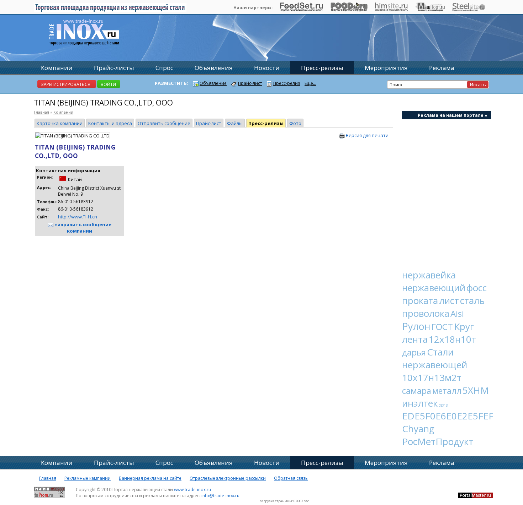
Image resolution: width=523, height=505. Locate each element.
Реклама (441, 68)
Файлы (235, 123)
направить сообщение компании (82, 227)
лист (449, 300)
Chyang (418, 428)
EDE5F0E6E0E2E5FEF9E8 (455, 415)
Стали (440, 352)
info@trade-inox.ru (220, 496)
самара (416, 390)
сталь (472, 300)
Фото (295, 123)
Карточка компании (60, 123)
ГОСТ (442, 326)
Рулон (416, 326)
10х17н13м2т (431, 377)
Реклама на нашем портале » (452, 115)
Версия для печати (367, 135)
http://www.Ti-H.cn (77, 216)
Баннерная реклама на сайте (150, 478)
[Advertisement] (446, 190)
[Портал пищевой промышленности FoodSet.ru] (301, 9)
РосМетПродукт (437, 441)
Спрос (164, 68)
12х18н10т (452, 339)
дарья (414, 352)
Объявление (213, 83)
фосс (476, 287)
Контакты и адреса (110, 123)
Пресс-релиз (286, 83)
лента (415, 339)
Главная (41, 112)
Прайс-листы (114, 68)
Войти (108, 84)
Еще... (310, 83)
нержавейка (429, 274)
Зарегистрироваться (65, 84)
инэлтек (420, 403)
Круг (464, 326)
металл (446, 390)
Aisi (457, 313)
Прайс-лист (208, 123)
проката (420, 300)
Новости (267, 68)
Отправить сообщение (164, 123)
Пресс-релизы (266, 123)
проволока (425, 313)
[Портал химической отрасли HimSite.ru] (391, 9)
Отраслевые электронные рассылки (228, 478)
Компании (63, 112)
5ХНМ (476, 390)
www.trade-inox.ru (192, 490)
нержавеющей (434, 364)
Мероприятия (386, 68)
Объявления (214, 68)
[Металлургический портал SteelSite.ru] (469, 9)
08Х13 (443, 405)
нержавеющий (433, 288)
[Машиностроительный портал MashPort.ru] (430, 9)
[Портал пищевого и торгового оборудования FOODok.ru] (349, 9)
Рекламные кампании (87, 478)
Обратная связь (291, 478)
